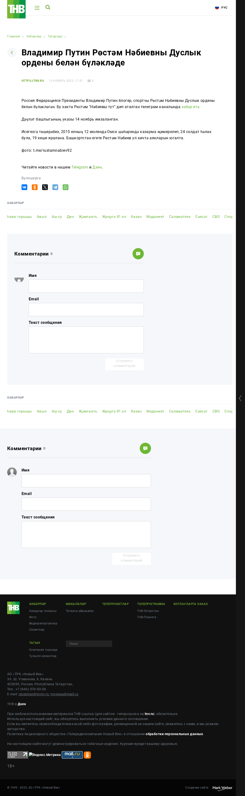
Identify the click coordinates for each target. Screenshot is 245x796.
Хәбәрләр (37, 604)
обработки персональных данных (174, 734)
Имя (33, 275)
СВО (216, 217)
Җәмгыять (88, 217)
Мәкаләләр (76, 604)
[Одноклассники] (35, 187)
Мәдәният (155, 217)
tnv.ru (149, 714)
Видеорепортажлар (43, 623)
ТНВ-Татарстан (148, 611)
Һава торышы (19, 217)
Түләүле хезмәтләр (42, 656)
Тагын (34, 643)
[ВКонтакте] (24, 187)
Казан (136, 217)
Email (34, 299)
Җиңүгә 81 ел (114, 217)
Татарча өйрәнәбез (80, 611)
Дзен (97, 167)
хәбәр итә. (191, 107)
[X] (45, 187)
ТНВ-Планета (146, 617)
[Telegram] (55, 187)
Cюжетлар (37, 629)
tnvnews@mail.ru (64, 694)
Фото (33, 617)
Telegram (80, 167)
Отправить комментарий (124, 363)
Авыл (42, 217)
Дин (70, 217)
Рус (224, 7)
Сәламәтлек (179, 217)
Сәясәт (201, 217)
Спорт (229, 217)
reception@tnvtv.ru (34, 694)
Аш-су (57, 217)
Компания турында (43, 649)
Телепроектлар (115, 604)
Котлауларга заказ (190, 604)
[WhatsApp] (65, 187)
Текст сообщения (45, 322)
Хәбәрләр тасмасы (42, 611)
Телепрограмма (151, 604)
